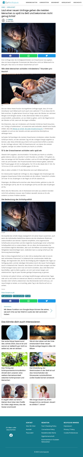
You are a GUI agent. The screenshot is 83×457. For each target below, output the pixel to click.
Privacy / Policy (69, 429)
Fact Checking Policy (49, 426)
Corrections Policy (48, 429)
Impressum (68, 426)
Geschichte (77, 2)
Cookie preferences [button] (71, 433)
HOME (3, 7)
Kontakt (29, 429)
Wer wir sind (30, 426)
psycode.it (29, 433)
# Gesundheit (7, 296)
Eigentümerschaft (48, 436)
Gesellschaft (66, 2)
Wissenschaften (31, 2)
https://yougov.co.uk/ (8, 292)
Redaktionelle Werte (49, 433)
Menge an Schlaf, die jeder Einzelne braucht (27, 129)
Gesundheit (55, 2)
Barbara (10, 19)
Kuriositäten (44, 2)
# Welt (27, 296)
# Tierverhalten (18, 296)
